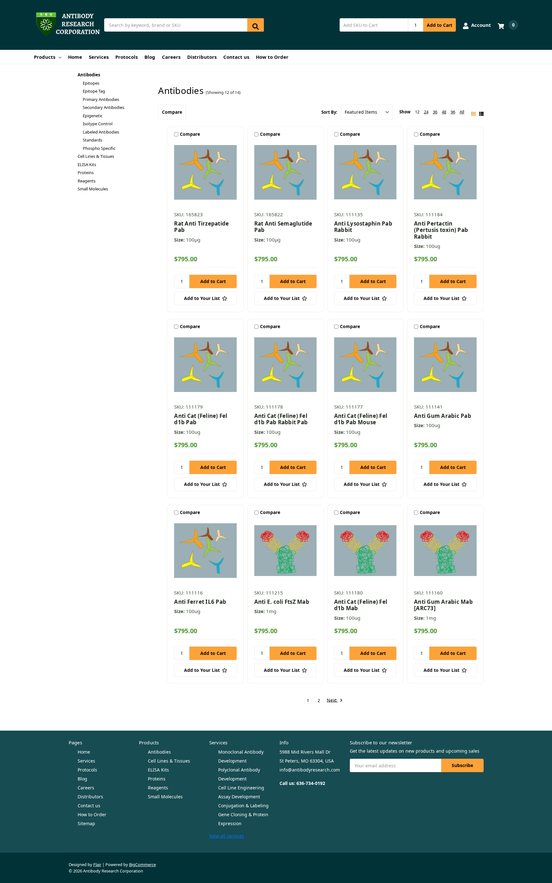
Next (332, 700)
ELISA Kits (87, 164)
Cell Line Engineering (241, 788)
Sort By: (329, 112)
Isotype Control (97, 124)
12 (417, 112)
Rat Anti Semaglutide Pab (283, 227)
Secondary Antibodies (103, 107)
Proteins (86, 172)
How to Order (272, 57)
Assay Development (239, 797)
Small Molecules (93, 189)
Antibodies (89, 75)
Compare (172, 112)
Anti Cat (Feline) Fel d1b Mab (360, 605)
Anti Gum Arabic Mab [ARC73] (443, 605)
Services (99, 57)
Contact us (236, 57)
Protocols (126, 57)
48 (444, 112)
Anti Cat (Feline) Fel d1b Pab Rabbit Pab (281, 419)
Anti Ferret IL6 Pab (200, 601)
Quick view (205, 174)
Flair (97, 864)
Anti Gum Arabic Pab (442, 415)
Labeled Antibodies (101, 132)
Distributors (202, 57)
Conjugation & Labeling (243, 805)
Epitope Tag (94, 91)
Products (44, 57)
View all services (226, 836)
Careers (171, 57)
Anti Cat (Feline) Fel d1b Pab (200, 419)
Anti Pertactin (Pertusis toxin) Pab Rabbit (441, 230)
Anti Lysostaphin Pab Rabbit (363, 227)
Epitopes (91, 83)
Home (75, 57)
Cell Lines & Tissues (96, 156)
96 (453, 112)
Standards (92, 140)
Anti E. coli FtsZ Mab (281, 601)
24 (426, 112)
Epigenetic (93, 116)
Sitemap (86, 823)
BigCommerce (142, 864)
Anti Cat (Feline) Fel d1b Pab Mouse (360, 419)
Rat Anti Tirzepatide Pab (201, 227)
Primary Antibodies (101, 99)
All (462, 112)
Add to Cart (439, 25)
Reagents (87, 181)
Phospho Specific (99, 148)
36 (435, 112)
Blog (149, 57)
